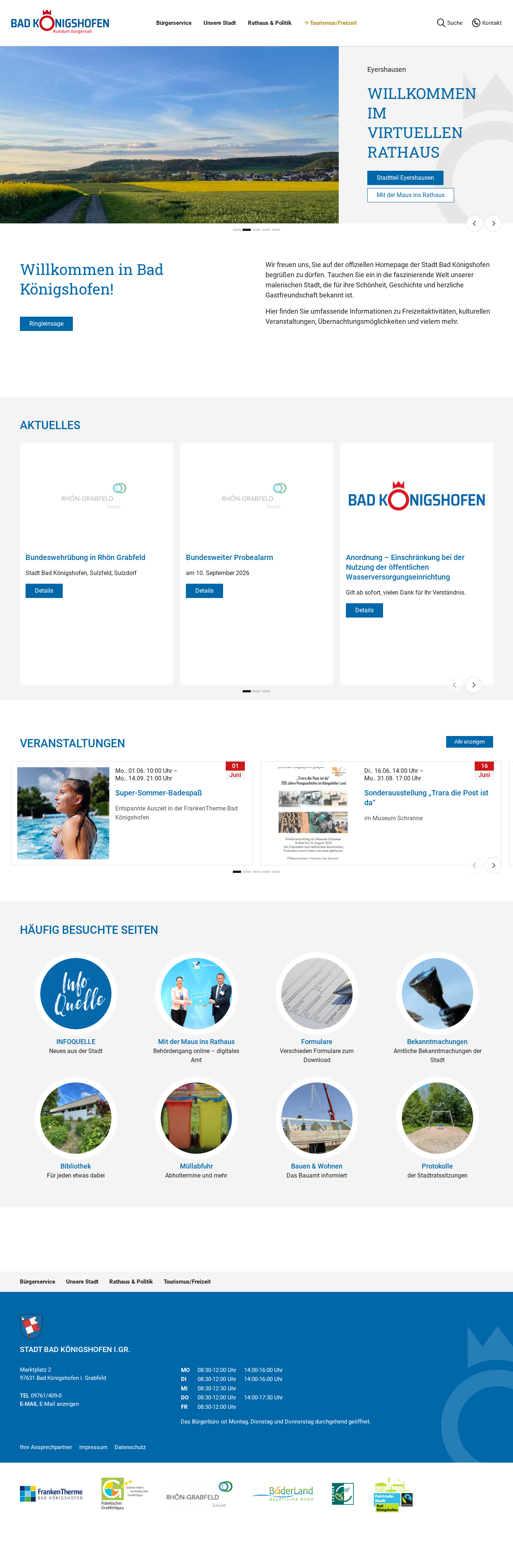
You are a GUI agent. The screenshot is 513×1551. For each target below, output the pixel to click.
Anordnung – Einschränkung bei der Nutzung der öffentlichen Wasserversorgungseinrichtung (405, 567)
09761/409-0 (46, 1395)
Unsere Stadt (220, 23)
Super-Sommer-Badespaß (158, 792)
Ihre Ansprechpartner (46, 1447)
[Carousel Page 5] (276, 230)
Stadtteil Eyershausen (405, 177)
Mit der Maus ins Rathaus (411, 195)
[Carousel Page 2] (256, 691)
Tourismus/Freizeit (332, 23)
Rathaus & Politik (269, 23)
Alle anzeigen (469, 742)
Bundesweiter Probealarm (229, 557)
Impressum (93, 1447)
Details (44, 590)
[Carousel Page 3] (256, 230)
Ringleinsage (46, 323)
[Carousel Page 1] (237, 230)
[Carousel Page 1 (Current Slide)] (247, 691)
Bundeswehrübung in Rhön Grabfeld (85, 557)
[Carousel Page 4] (266, 230)
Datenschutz (130, 1447)
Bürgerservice (174, 23)
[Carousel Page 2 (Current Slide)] (247, 230)
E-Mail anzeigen (59, 1404)
